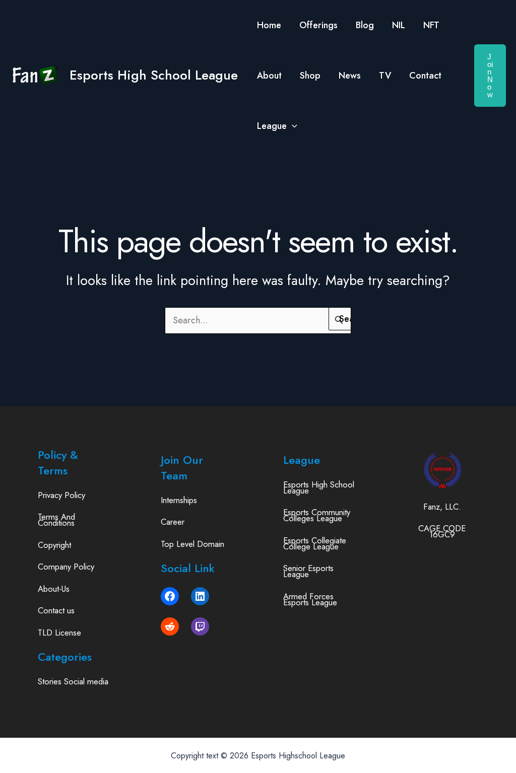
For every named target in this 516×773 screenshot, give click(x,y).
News (350, 75)
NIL (398, 25)
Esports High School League (154, 75)
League (272, 125)
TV (385, 75)
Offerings (318, 25)
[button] (292, 126)
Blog (365, 25)
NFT (431, 25)
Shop (310, 75)
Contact (425, 75)
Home (269, 25)
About (269, 75)
